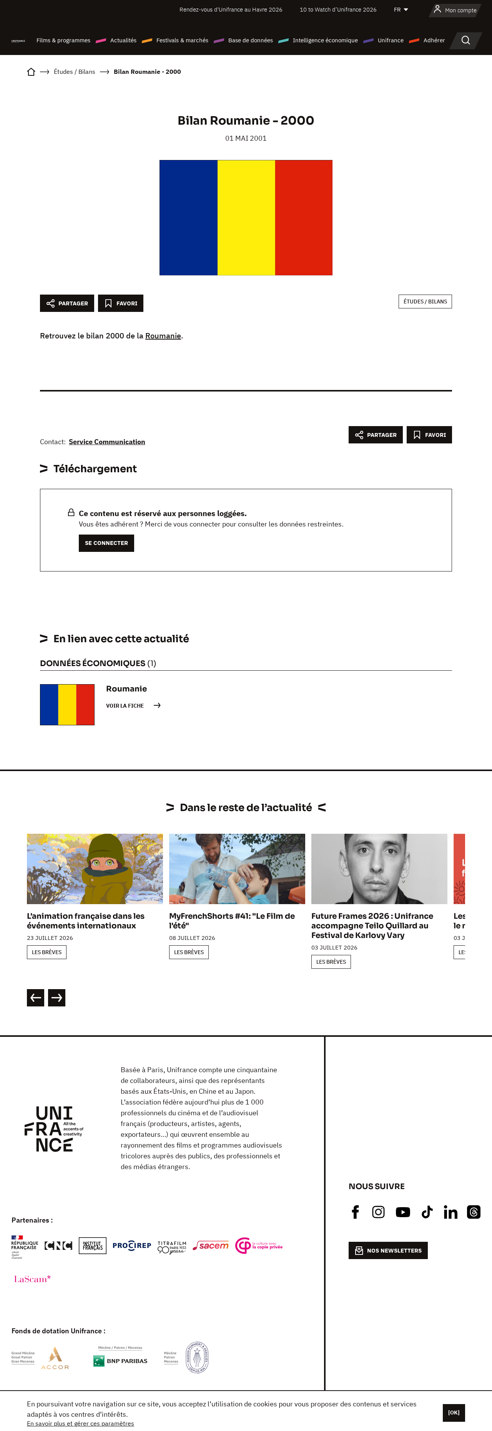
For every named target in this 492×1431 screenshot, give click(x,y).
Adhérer (434, 40)
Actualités (123, 40)
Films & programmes (63, 40)
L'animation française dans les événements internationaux (86, 921)
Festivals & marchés (182, 40)
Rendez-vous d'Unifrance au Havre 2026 (231, 9)
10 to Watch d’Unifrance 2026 (338, 9)
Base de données (250, 40)
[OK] (454, 1412)
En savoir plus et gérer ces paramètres (80, 1423)
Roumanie (163, 335)
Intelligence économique (325, 40)
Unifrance (391, 40)
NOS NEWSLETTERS (394, 1250)
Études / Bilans (425, 301)
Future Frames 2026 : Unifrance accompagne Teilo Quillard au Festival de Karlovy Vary (372, 925)
